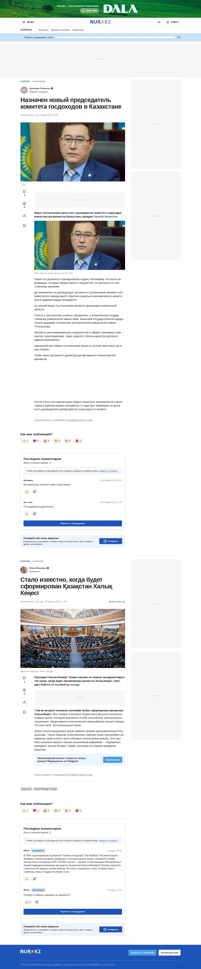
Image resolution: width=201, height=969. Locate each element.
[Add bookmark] (24, 225)
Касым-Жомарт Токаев (45, 789)
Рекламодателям (169, 952)
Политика (26, 30)
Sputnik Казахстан (105, 216)
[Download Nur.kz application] (100, 9)
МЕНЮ (30, 22)
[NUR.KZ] (100, 22)
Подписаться (113, 759)
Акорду (74, 684)
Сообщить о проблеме (142, 952)
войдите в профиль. (108, 471)
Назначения (78, 30)
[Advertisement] (100, 59)
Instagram (113, 541)
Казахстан (43, 30)
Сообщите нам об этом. (80, 420)
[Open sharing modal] (24, 215)
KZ (159, 22)
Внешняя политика (60, 30)
